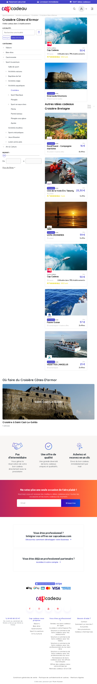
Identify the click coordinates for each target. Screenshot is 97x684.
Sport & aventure (8, 15)
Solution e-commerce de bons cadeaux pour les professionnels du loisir (60, 653)
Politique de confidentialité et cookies (54, 677)
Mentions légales (77, 677)
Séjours (9, 47)
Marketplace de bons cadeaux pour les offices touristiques (60, 660)
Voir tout (89, 106)
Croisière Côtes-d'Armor (48, 15)
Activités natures (15, 71)
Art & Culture (11, 147)
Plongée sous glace (18, 118)
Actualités (84, 627)
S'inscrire (71, 503)
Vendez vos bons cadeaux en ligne (60, 624)
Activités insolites (15, 128)
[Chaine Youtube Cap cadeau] (48, 608)
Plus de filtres (8, 167)
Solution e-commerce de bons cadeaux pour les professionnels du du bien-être (60, 646)
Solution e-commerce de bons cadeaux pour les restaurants (60, 632)
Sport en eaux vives (18, 104)
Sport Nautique (17, 95)
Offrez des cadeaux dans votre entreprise (60, 665)
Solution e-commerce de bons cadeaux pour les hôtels (60, 639)
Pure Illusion (58, 681)
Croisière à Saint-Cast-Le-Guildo (20, 422)
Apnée (13, 123)
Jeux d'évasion (14, 137)
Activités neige (14, 81)
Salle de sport (13, 67)
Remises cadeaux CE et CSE (60, 669)
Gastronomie (11, 57)
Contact (84, 622)
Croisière (35, 15)
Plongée (14, 99)
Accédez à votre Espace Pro (60, 628)
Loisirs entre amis (15, 142)
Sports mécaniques (15, 132)
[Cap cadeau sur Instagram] (39, 608)
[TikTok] (67, 608)
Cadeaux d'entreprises (84, 632)
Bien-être (9, 52)
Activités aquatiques (23, 15)
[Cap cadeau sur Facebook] (30, 608)
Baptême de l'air (14, 76)
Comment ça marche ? (84, 624)
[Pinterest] (58, 608)
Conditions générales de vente (25, 677)
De (4, 161)
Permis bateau (16, 114)
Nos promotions (84, 629)
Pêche (13, 109)
